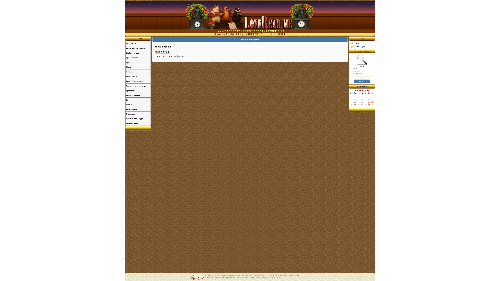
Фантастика (131, 43)
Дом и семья (131, 76)
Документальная (133, 95)
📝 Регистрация (358, 47)
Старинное (130, 114)
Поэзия (129, 104)
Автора (356, 71)
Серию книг (357, 74)
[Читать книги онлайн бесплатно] (250, 29)
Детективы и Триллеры (136, 48)
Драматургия (131, 109)
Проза (128, 62)
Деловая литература (134, 118)
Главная (138, 38)
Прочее (129, 100)
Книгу (355, 69)
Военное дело (132, 123)
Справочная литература (136, 86)
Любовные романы (134, 53)
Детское (129, 72)
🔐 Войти (355, 43)
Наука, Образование (134, 81)
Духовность (131, 90)
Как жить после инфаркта (170, 56)
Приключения (132, 57)
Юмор (128, 67)
